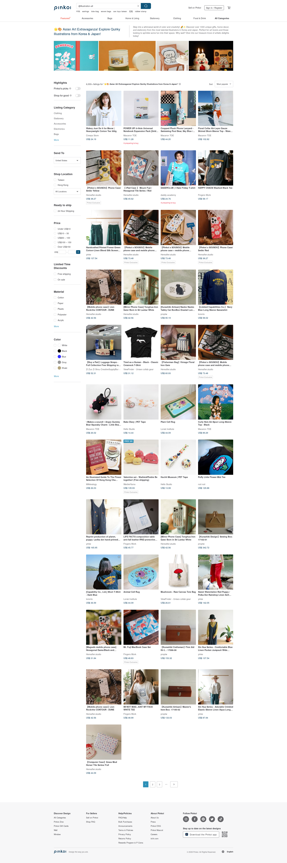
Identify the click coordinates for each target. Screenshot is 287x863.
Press (153, 822)
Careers (154, 834)
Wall (55, 830)
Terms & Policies (125, 830)
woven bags (106, 11)
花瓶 (131, 11)
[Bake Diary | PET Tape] (141, 402)
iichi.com (154, 838)
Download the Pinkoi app (203, 834)
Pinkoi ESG (156, 826)
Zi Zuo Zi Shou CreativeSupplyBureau (104, 369)
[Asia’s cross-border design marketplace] (62, 7)
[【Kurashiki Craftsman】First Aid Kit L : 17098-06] (178, 627)
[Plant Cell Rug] (178, 402)
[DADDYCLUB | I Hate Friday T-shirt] (178, 168)
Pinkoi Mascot (157, 830)
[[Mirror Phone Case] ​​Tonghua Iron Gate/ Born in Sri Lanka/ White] (141, 287)
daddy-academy (168, 194)
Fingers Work (204, 194)
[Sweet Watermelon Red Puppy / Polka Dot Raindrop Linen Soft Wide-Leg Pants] (215, 572)
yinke (88, 254)
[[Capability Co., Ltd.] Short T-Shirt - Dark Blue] (103, 572)
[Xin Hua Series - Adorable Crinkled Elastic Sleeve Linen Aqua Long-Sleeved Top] (215, 686)
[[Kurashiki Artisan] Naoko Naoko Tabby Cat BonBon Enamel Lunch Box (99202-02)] (178, 287)
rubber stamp (140, 11)
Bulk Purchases (125, 822)
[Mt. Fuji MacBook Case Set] (141, 627)
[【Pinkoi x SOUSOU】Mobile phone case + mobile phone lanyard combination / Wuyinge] (178, 227)
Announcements (125, 826)
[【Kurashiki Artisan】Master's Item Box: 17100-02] (178, 686)
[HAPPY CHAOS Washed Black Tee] (215, 168)
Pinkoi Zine (59, 822)
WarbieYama (129, 484)
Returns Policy (124, 838)
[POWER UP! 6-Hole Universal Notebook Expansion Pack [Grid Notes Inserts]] (141, 108)
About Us (155, 818)
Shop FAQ (90, 822)
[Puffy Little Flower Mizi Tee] (215, 457)
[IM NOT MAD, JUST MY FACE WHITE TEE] (141, 686)
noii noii (201, 484)
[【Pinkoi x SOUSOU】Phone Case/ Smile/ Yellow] (103, 168)
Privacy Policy (124, 834)
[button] (78, 252)
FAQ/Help (122, 818)
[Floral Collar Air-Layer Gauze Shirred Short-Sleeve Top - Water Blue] (215, 108)
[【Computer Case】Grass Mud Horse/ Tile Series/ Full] (103, 742)
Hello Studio (129, 428)
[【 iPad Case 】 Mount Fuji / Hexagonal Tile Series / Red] (141, 168)
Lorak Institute (167, 428)
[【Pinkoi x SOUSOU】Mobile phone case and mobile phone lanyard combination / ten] (141, 227)
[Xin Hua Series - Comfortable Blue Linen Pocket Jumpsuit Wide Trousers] (215, 627)
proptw (164, 314)
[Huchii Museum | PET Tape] (178, 457)
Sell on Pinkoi (194, 7)
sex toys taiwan (120, 11)
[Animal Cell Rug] (141, 572)
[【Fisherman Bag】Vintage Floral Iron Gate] (178, 342)
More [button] (56, 139)
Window (57, 834)
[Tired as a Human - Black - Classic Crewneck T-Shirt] (141, 342)
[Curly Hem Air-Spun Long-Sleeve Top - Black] (215, 402)
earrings (85, 11)
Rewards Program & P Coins (130, 843)
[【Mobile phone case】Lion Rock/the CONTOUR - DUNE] (103, 287)
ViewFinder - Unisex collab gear (138, 369)
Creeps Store (92, 135)
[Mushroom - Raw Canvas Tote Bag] (178, 572)
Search (146, 6)
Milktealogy (91, 484)
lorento (201, 314)
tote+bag (95, 11)
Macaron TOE (130, 135)
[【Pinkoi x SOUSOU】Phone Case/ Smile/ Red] (215, 227)
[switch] (67, 88)
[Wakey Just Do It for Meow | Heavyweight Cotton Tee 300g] (103, 108)
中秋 (78, 11)
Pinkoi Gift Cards (61, 826)
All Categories (60, 818)
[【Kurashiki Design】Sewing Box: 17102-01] (215, 516)
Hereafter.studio (93, 194)
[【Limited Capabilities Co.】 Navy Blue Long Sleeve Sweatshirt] (215, 287)
